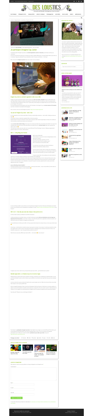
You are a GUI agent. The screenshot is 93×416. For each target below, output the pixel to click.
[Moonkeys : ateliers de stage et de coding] (16, 348)
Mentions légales (68, 412)
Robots (71, 14)
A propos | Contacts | (71, 411)
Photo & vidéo (65, 14)
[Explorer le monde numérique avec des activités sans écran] (72, 81)
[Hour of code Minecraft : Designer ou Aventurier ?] (51, 348)
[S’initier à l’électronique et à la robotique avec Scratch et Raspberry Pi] (65, 143)
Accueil (12, 1)
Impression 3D (78, 14)
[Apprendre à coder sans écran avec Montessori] (65, 131)
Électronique (13, 14)
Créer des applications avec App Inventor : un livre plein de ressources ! (75, 112)
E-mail (12, 387)
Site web (12, 392)
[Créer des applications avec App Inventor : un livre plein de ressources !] (65, 112)
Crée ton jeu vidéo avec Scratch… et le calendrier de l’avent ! (39, 355)
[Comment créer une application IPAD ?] (65, 137)
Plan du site (31, 1)
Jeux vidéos (57, 14)
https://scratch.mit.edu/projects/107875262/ (45, 207)
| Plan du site (74, 412)
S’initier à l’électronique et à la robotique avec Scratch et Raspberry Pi (74, 143)
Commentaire (13, 366)
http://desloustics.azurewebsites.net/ (18, 334)
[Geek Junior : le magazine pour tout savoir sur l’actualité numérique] (65, 119)
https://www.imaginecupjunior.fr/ (37, 109)
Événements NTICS (22, 14)
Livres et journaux (40, 14)
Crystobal (19, 47)
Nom (12, 382)
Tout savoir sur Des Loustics (21, 1)
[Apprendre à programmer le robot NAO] (65, 155)
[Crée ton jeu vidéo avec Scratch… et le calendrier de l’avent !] (39, 348)
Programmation (50, 14)
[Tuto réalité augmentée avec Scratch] (27, 348)
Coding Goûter (31, 14)
